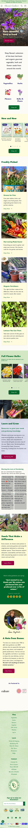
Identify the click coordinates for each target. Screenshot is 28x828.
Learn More (7, 563)
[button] (21, 6)
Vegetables (8, 83)
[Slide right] (19, 146)
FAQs (14, 753)
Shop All (14, 107)
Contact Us (14, 762)
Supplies (14, 725)
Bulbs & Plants (20, 100)
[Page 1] (11, 146)
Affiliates (14, 769)
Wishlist (14, 730)
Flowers (8, 99)
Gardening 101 (8, 457)
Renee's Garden (16, 826)
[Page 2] (13, 146)
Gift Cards (14, 727)
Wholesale (14, 774)
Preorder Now (9, 40)
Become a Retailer (14, 771)
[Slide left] (8, 146)
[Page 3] (15, 146)
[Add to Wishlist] (10, 135)
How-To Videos (14, 746)
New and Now (9, 118)
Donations (14, 751)
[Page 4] (17, 146)
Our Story (8, 671)
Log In (14, 732)
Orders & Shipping (14, 741)
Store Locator (14, 764)
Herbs (20, 83)
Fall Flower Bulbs (11, 356)
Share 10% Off (14, 767)
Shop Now (7, 208)
